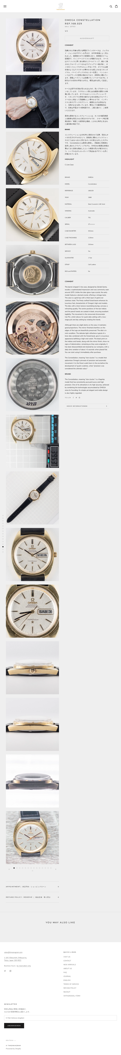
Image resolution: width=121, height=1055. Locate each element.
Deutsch (9, 1040)
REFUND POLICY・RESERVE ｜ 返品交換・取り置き (28, 897)
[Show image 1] (14, 868)
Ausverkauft (87, 38)
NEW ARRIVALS (69, 965)
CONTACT (67, 961)
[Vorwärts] (55, 869)
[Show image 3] (19, 868)
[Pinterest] (79, 397)
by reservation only (24, 966)
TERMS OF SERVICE (71, 984)
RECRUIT (66, 992)
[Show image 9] (36, 868)
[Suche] (111, 6)
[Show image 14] (51, 868)
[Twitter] (76, 397)
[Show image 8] (34, 868)
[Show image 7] (31, 868)
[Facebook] (73, 397)
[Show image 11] (42, 868)
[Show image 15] (32, 870)
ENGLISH (67, 980)
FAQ (65, 972)
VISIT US (66, 957)
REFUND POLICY (69, 988)
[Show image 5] (25, 868)
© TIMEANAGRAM (13, 1045)
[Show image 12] (45, 868)
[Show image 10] (39, 868)
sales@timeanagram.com (13, 952)
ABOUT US (67, 968)
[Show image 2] (16, 868)
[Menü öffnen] (5, 6)
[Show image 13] (48, 868)
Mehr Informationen (77, 406)
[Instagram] (10, 971)
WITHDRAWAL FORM (71, 996)
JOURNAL (67, 976)
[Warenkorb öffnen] (116, 6)
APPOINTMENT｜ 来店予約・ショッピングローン (26, 887)
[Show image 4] (22, 868)
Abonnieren (14, 1026)
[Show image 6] (28, 868)
